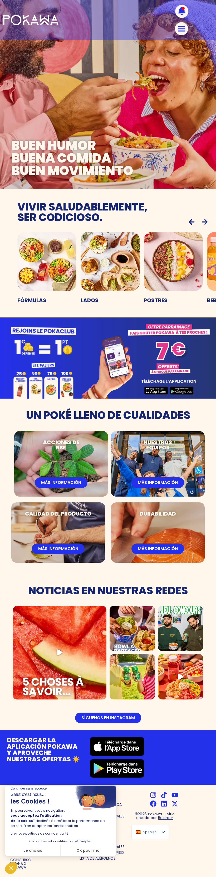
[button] (191, 222)
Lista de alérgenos (98, 858)
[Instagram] (153, 795)
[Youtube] (174, 795)
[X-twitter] (174, 803)
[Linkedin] (164, 803)
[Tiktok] (164, 795)
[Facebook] (153, 803)
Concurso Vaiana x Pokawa (20, 863)
